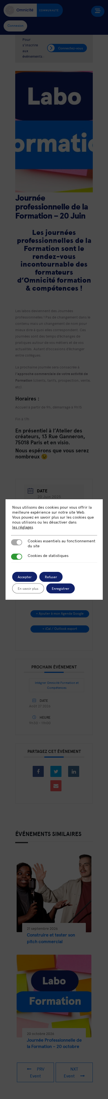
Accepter (25, 577)
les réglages (22, 527)
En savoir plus (28, 588)
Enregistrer (60, 588)
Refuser (51, 577)
